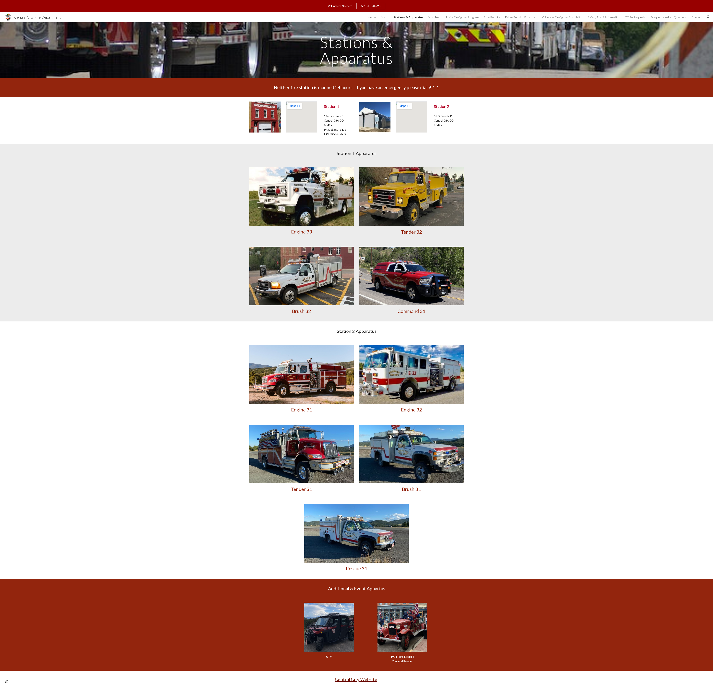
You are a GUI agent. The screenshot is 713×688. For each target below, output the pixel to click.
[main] (356, 50)
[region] (356, 6)
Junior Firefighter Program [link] (462, 17)
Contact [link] (696, 17)
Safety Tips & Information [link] (604, 17)
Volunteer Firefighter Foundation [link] (562, 17)
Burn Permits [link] (492, 17)
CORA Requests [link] (635, 17)
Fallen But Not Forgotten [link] (521, 17)
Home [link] (372, 17)
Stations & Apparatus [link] (408, 17)
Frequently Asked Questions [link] (668, 17)
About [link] (385, 17)
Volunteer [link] (434, 17)
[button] (708, 17)
